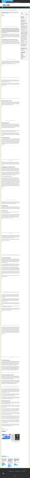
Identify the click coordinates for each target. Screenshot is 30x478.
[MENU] (29, 7)
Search (22, 13)
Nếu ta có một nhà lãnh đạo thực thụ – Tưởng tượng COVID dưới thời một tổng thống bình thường (15, 441)
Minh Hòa (3, 15)
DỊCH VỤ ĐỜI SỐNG (23, 56)
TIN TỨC (22, 54)
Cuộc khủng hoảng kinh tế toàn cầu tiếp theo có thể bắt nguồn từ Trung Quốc (24, 27)
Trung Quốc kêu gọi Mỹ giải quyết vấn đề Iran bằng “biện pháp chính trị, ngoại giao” (24, 33)
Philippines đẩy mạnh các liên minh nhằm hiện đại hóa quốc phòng (24, 24)
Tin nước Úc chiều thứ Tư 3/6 (5, 439)
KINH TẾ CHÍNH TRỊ (4, 464)
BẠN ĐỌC (22, 57)
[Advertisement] (11, 449)
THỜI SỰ (3, 465)
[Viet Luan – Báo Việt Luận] (2, 7)
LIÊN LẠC (22, 58)
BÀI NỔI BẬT (3, 463)
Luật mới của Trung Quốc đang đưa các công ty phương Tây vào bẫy (24, 45)
